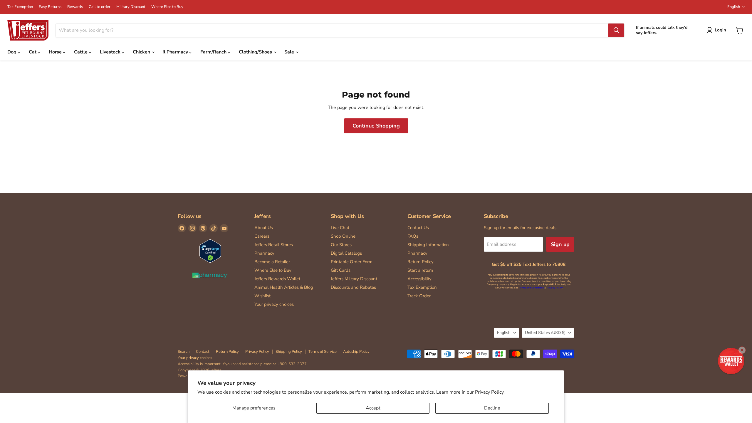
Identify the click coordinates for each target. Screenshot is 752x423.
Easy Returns (50, 7)
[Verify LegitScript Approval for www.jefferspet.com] (210, 251)
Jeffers (262, 216)
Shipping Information (428, 245)
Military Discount (130, 7)
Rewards (75, 7)
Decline (492, 408)
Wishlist (262, 296)
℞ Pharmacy (175, 52)
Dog (12, 52)
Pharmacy (264, 253)
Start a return (420, 270)
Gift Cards (340, 270)
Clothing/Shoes (256, 52)
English (733, 6)
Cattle (81, 52)
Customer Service (429, 216)
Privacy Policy (555, 287)
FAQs (412, 236)
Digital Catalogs (346, 253)
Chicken (142, 52)
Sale (289, 52)
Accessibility (419, 279)
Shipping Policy (289, 351)
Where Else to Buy (167, 7)
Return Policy (420, 262)
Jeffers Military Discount (354, 279)
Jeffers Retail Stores (273, 245)
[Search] (616, 30)
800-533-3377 (293, 364)
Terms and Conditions (531, 287)
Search (183, 351)
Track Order (419, 296)
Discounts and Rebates (353, 287)
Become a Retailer (272, 262)
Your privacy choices (274, 304)
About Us (263, 228)
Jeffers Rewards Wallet (277, 279)
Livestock (111, 52)
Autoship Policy (356, 351)
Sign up (560, 244)
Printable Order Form (351, 262)
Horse (56, 52)
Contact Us (418, 228)
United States (545, 332)
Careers (261, 236)
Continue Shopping (376, 125)
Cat (33, 52)
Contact (202, 351)
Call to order (99, 7)
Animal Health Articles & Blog (283, 287)
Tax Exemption (20, 7)
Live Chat (340, 228)
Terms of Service (322, 351)
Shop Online (343, 236)
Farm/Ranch (214, 52)
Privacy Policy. (490, 392)
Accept (373, 408)
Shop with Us (347, 216)
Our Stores (341, 245)
